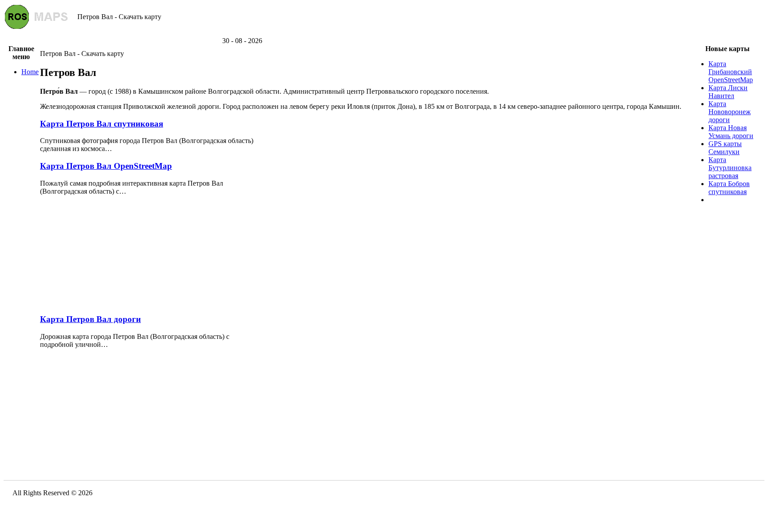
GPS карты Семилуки (725, 147)
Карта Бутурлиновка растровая (730, 167)
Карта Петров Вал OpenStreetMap (106, 166)
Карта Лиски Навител (728, 91)
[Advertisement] (384, 33)
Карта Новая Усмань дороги (730, 131)
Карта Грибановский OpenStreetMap (730, 72)
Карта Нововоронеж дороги (729, 111)
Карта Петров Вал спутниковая (101, 123)
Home (30, 72)
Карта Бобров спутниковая (729, 187)
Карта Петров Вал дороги (90, 319)
